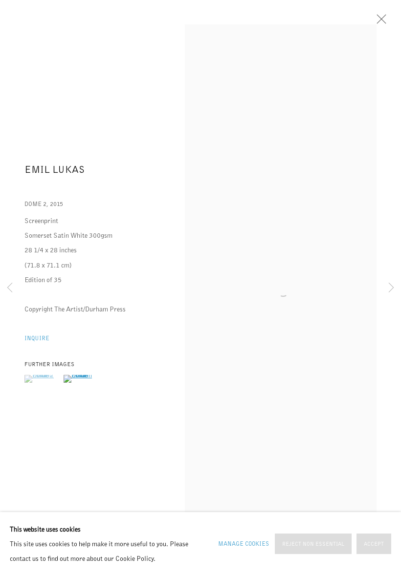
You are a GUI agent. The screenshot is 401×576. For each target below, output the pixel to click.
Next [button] (391, 288)
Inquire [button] (36, 338)
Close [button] (379, 22)
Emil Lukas (54, 169)
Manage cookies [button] (243, 544)
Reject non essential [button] (313, 544)
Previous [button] (10, 288)
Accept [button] (374, 544)
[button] (42, 379)
